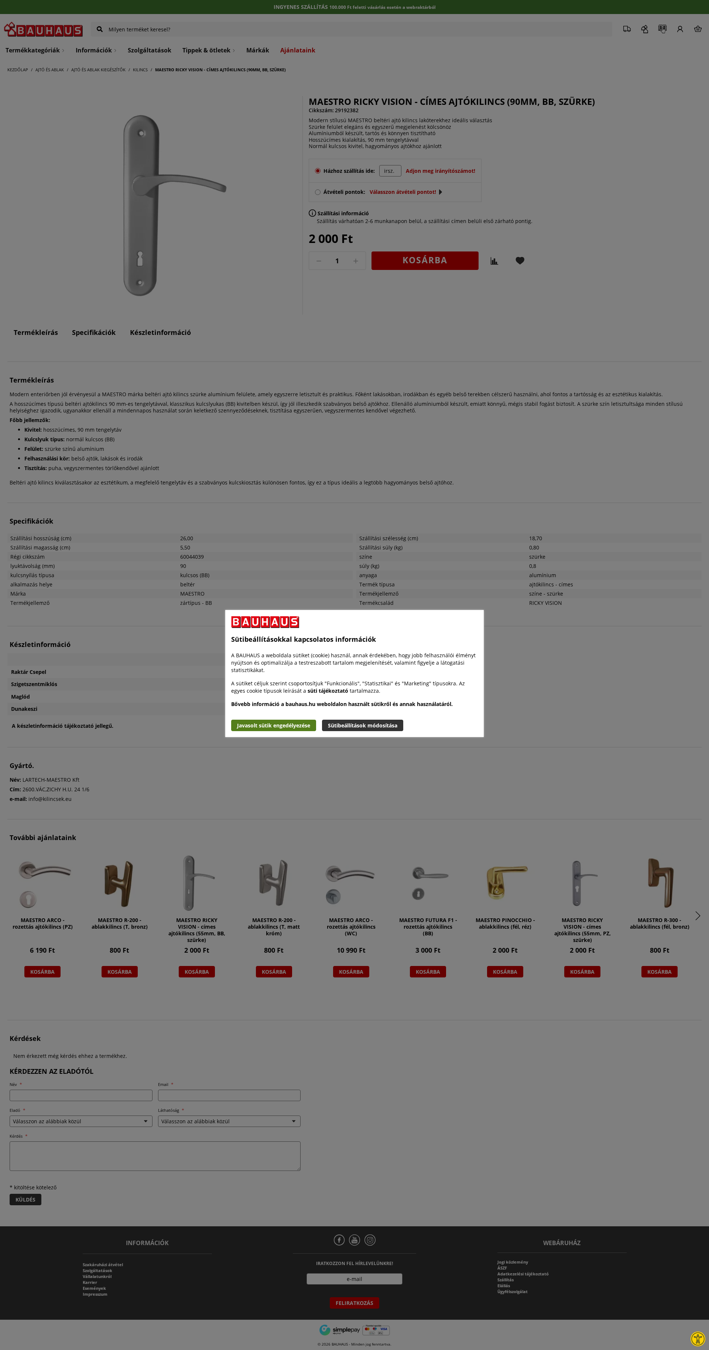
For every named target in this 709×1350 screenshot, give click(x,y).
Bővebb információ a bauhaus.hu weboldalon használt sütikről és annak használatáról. (342, 703)
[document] (354, 673)
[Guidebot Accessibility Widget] (698, 1339)
